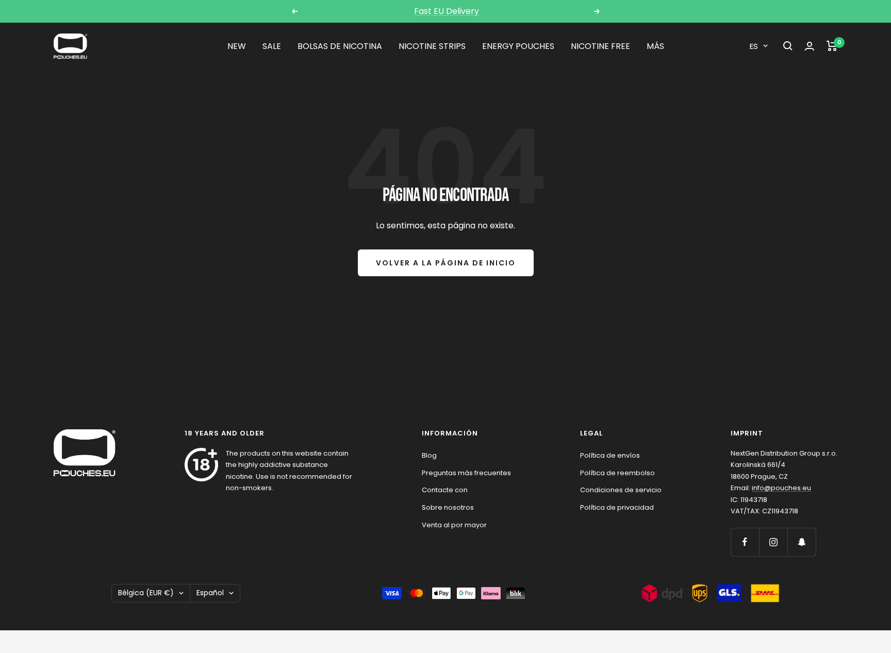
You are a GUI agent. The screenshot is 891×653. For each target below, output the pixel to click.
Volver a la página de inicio (446, 263)
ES (754, 46)
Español (210, 593)
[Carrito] (832, 46)
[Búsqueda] (788, 46)
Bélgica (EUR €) (146, 593)
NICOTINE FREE (600, 46)
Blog (429, 455)
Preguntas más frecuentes (466, 473)
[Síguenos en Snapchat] (801, 542)
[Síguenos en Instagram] (773, 542)
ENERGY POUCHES (518, 46)
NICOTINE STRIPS (432, 46)
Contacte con (445, 490)
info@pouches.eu (781, 488)
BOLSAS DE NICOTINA (340, 46)
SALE (271, 46)
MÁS (655, 46)
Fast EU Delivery (446, 11)
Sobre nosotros (448, 507)
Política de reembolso (617, 473)
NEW (236, 46)
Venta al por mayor (454, 525)
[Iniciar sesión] (809, 46)
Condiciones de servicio (621, 490)
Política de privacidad (617, 507)
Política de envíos (610, 455)
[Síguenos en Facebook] (745, 542)
